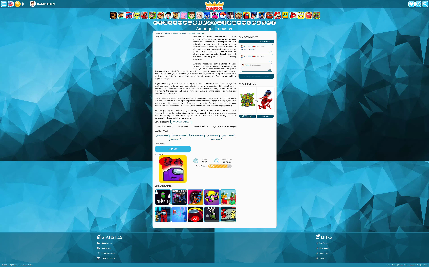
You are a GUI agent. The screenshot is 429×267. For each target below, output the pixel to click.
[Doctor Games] (194, 23)
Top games (323, 243)
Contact (322, 258)
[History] (418, 4)
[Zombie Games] (273, 23)
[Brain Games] (180, 23)
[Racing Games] (234, 23)
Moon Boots (248, 56)
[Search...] (425, 4)
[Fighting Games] (209, 23)
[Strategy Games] (258, 23)
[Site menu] (4, 4)
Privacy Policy (403, 265)
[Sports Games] (253, 23)
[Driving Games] (204, 23)
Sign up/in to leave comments (256, 76)
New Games (324, 248)
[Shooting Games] (244, 23)
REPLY (270, 61)
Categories (323, 253)
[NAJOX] (214, 6)
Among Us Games (181, 122)
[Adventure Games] (170, 23)
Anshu (247, 65)
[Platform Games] (224, 23)
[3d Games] (160, 23)
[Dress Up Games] (199, 23)
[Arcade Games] (175, 23)
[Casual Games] (189, 23)
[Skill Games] (248, 23)
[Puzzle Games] (229, 23)
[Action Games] (165, 23)
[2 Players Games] (155, 23)
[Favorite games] (411, 4)
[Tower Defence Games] (263, 23)
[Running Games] (239, 23)
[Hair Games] (214, 23)
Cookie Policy (415, 265)
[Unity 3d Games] (268, 23)
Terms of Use (391, 265)
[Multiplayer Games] (219, 23)
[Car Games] (185, 23)
